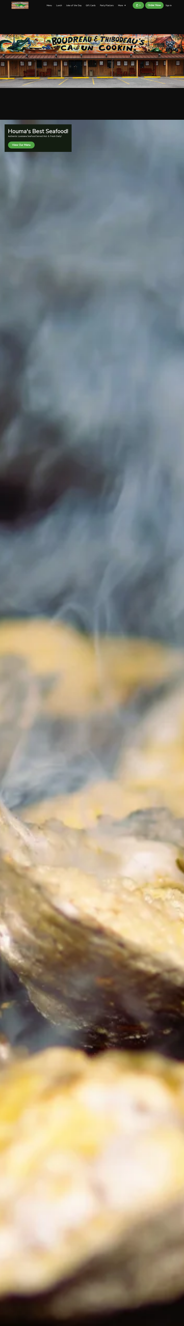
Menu (49, 5)
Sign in (169, 5)
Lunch (59, 5)
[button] (122, 5)
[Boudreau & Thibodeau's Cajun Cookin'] (20, 5)
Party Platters (107, 5)
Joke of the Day (74, 5)
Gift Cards (91, 5)
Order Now (154, 5)
